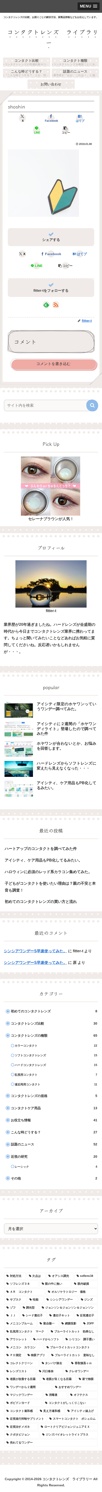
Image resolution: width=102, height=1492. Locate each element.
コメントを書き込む (53, 364)
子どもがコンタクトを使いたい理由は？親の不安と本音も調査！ (50, 886)
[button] (65, 130)
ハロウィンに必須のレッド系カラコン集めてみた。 (48, 872)
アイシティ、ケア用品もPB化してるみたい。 (43, 860)
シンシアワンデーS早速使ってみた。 (35, 951)
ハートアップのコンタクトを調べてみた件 (41, 849)
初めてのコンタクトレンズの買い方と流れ (41, 902)
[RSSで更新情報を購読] (56, 304)
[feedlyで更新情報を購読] (46, 304)
